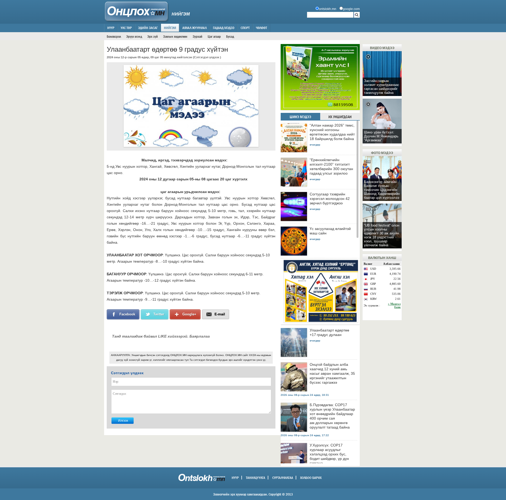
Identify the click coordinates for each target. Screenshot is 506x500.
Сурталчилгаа (282, 477)
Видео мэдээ (382, 48)
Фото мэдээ (382, 153)
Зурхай (197, 36)
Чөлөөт (261, 27)
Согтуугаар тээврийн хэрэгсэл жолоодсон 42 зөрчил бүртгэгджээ (330, 198)
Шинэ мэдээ (300, 116)
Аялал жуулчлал (194, 27)
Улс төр (126, 27)
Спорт (245, 27)
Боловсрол (114, 36)
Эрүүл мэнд (134, 36)
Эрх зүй (152, 36)
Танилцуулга (255, 477)
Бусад (230, 36)
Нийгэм (170, 27)
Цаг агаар (214, 36)
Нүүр (110, 27)
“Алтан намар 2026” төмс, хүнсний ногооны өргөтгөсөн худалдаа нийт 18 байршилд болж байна (332, 132)
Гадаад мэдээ (223, 27)
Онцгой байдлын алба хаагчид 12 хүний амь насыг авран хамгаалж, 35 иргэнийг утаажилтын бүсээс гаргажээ (332, 373)
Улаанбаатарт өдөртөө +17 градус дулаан (329, 332)
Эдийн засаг (148, 27)
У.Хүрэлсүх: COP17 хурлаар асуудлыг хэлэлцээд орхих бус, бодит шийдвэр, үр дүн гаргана (329, 454)
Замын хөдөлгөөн (175, 36)
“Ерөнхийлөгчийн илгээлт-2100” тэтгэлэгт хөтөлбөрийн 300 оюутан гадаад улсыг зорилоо (331, 166)
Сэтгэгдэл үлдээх (206, 57)
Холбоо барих (311, 477)
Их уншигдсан (340, 116)
